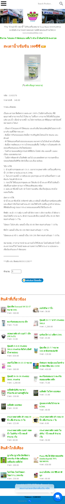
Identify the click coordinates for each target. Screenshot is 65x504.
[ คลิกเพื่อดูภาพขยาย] (32, 85)
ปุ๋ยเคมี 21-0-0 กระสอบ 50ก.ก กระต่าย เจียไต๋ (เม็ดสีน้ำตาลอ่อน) (19, 349)
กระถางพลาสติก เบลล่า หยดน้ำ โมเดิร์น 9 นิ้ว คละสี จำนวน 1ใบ (19, 433)
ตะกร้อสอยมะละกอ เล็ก (17, 322)
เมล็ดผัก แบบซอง (14, 405)
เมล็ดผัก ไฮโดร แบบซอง (50, 391)
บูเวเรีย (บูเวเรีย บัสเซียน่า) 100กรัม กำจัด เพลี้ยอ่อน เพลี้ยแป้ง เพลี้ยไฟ (18, 458)
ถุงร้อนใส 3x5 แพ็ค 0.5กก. (51, 335)
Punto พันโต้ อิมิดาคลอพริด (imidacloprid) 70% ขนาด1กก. (51, 458)
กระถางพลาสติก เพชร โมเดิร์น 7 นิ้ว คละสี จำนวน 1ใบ (50, 433)
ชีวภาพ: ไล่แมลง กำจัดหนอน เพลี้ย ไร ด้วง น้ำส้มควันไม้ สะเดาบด (28, 38)
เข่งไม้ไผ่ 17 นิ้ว (46, 308)
